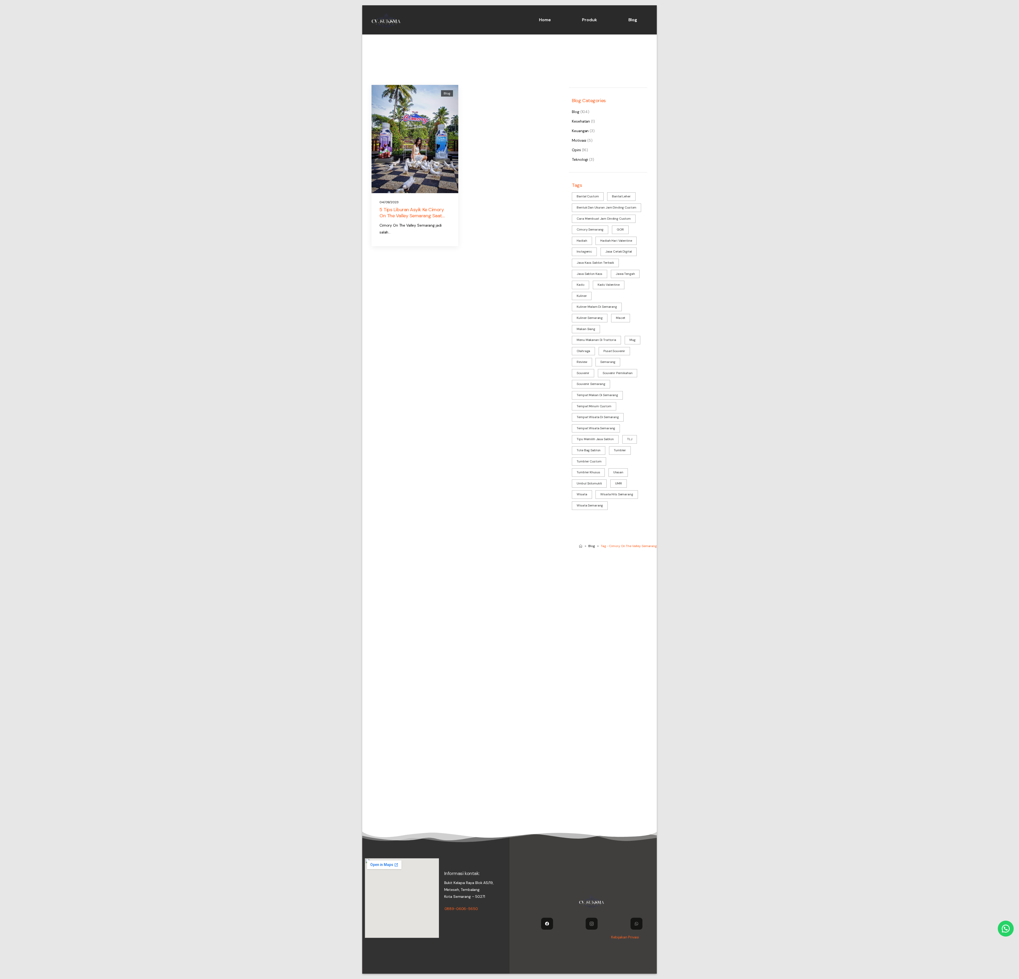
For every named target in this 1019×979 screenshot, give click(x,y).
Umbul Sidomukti (589, 483)
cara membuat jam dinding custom (604, 218)
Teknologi (580, 159)
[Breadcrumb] (580, 546)
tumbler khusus (588, 472)
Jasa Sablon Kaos (589, 274)
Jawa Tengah (625, 274)
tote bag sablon (589, 450)
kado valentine (609, 285)
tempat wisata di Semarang (598, 417)
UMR (618, 483)
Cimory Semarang (590, 229)
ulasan (618, 472)
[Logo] (386, 19)
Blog (632, 20)
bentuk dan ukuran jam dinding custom (606, 207)
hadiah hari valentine (616, 241)
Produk (589, 20)
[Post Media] (415, 139)
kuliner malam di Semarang (597, 307)
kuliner (582, 296)
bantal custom (588, 196)
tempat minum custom (594, 406)
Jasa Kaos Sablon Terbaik (595, 263)
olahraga (583, 351)
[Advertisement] (521, 594)
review (582, 362)
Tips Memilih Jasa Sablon (595, 439)
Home (545, 20)
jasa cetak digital (618, 251)
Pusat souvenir (614, 351)
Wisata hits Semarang (616, 494)
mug (632, 340)
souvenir (583, 373)
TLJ (629, 439)
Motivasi (579, 140)
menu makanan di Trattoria (596, 340)
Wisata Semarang (590, 505)
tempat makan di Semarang (597, 395)
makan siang (586, 329)
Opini (576, 150)
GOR (620, 229)
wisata (582, 494)
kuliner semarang (590, 318)
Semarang (607, 362)
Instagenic (584, 251)
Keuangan (580, 130)
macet (620, 318)
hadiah (582, 241)
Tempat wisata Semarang (596, 428)
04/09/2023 (389, 202)
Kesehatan (581, 121)
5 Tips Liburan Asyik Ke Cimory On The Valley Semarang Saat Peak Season (411, 215)
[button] (1006, 929)
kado (580, 285)
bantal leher (621, 196)
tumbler (620, 450)
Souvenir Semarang (591, 384)
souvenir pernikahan (617, 373)
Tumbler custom (589, 461)
